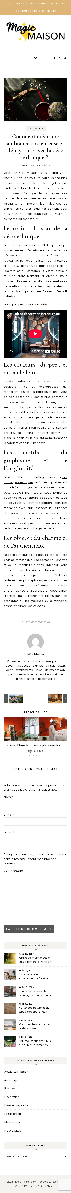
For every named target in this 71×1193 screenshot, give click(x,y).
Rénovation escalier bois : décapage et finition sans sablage (35, 993)
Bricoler (9, 1088)
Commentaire (14, 870)
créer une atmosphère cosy (42, 198)
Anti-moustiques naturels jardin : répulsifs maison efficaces (35, 1043)
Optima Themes (46, 1186)
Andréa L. (46, 165)
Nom (8, 797)
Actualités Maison (16, 1071)
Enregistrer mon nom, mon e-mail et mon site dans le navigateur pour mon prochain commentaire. (35, 859)
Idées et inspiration (17, 1105)
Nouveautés (12, 1130)
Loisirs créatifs (13, 1113)
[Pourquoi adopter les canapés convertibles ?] (59, 698)
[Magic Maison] (35, 32)
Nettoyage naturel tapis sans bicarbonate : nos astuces (34, 1010)
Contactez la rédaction (22, 3)
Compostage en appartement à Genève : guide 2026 (34, 977)
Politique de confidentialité (36, 11)
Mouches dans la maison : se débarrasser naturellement (35, 1027)
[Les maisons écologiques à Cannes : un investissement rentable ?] (12, 698)
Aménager (11, 1080)
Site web (9, 832)
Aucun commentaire (35, 622)
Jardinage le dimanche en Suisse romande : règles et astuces (35, 960)
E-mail (9, 814)
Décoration (36, 128)
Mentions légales (53, 3)
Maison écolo (13, 1122)
